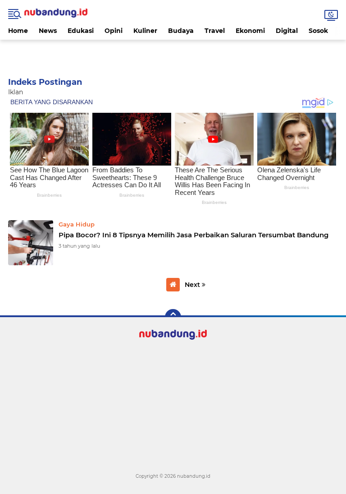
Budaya (181, 31)
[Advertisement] (173, 53)
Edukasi (81, 31)
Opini (114, 31)
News (48, 31)
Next (193, 285)
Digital (287, 31)
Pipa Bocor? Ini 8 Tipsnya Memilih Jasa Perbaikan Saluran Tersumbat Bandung (193, 235)
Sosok (318, 31)
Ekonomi (250, 31)
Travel (215, 31)
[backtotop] (173, 317)
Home (18, 31)
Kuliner (145, 31)
